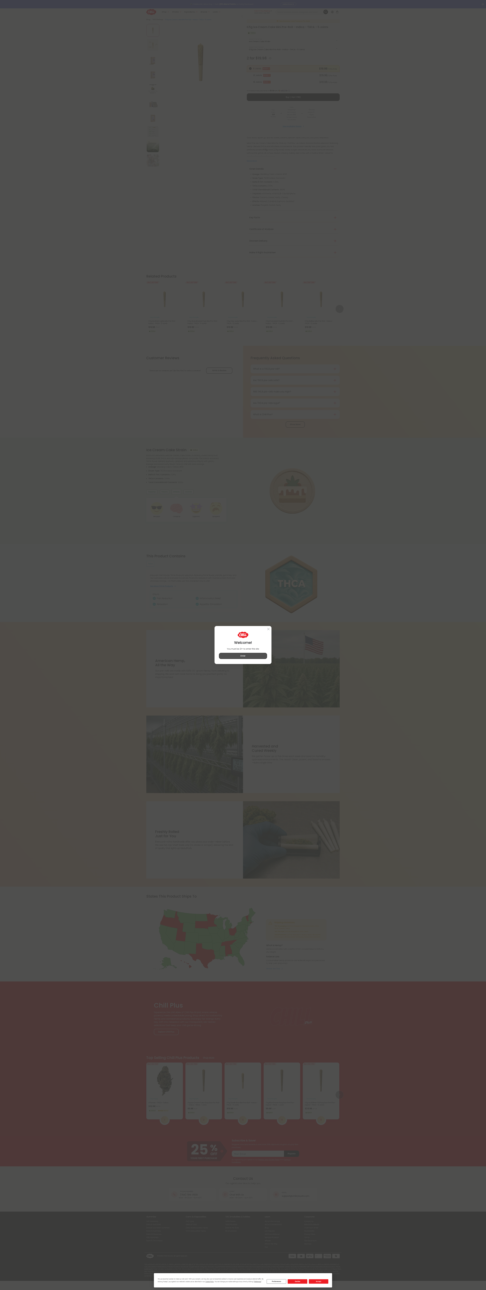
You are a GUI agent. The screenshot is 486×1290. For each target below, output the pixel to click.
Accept (318, 1281)
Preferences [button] (257, 1282)
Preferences (276, 1281)
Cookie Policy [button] (209, 1282)
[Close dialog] (268, 610)
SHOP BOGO (243, 694)
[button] (243, 665)
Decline (297, 1281)
